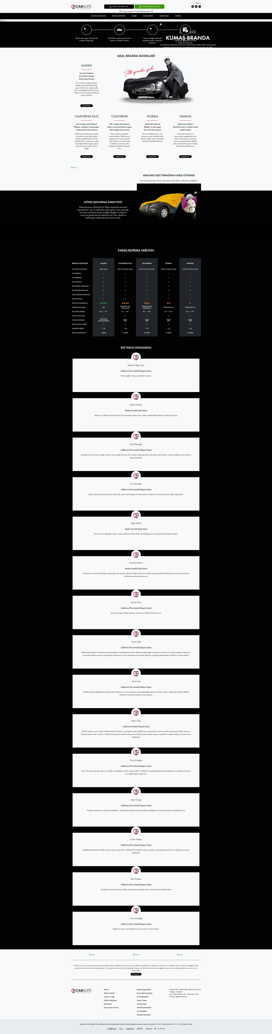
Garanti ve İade (109, 997)
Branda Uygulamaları (144, 989)
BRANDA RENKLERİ (118, 16)
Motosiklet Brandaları (144, 1007)
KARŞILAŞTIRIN (148, 16)
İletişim (106, 989)
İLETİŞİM (178, 16)
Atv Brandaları (142, 1004)
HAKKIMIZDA (164, 16)
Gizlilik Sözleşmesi (110, 1000)
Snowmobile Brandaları (145, 993)
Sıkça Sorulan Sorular (111, 1007)
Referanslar (108, 1004)
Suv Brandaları (142, 1011)
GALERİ (134, 16)
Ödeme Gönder (109, 993)
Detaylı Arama (142, 1000)
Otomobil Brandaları (144, 1015)
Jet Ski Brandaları (143, 997)
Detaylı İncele (87, 106)
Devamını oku (136, 974)
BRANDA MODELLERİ (98, 16)
